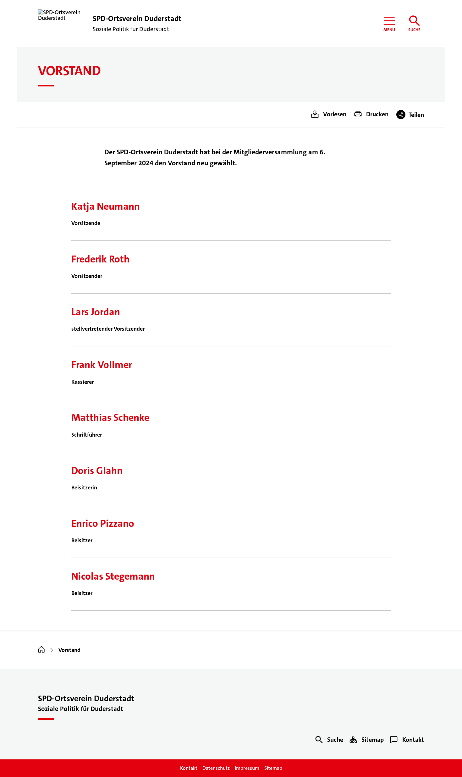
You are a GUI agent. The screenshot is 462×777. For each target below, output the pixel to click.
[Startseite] (41, 650)
